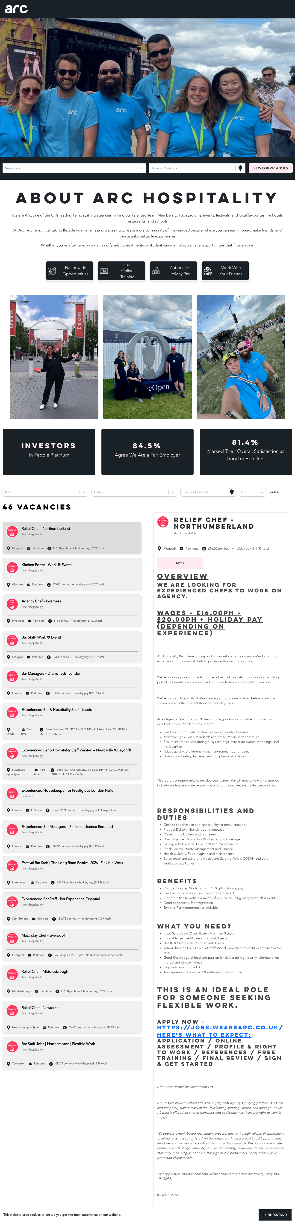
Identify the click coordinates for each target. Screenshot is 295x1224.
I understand (275, 1215)
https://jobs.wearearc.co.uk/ (220, 1027)
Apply (180, 563)
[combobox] (5, 168)
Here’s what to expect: (204, 1034)
